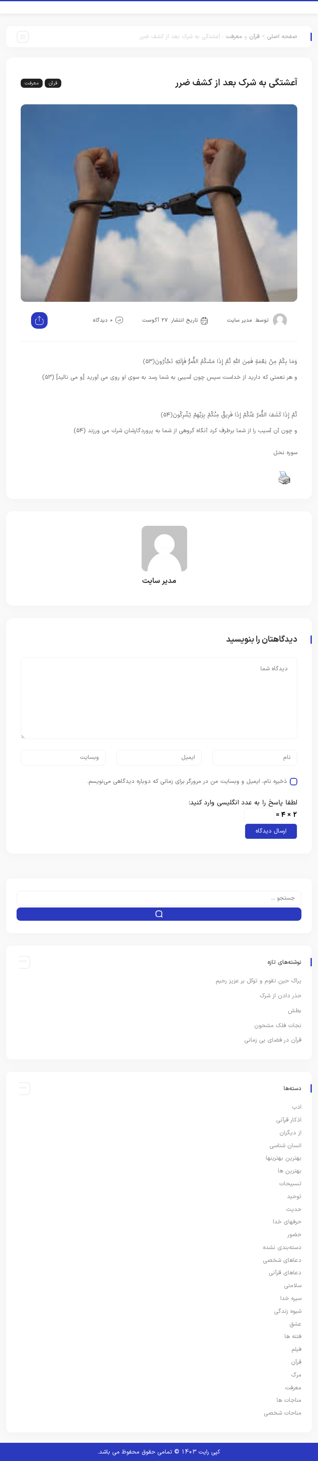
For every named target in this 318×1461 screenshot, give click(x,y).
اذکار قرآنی (288, 1120)
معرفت (234, 36)
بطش (294, 1010)
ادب (296, 1107)
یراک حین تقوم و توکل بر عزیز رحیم (258, 981)
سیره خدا (290, 1298)
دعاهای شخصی (282, 1260)
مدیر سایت (239, 320)
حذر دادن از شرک (280, 996)
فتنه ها (292, 1336)
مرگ (296, 1375)
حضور (294, 1234)
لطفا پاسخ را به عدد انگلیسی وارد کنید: (243, 803)
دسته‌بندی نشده (282, 1247)
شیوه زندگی (287, 1311)
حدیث (293, 1209)
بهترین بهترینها (283, 1158)
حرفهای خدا (287, 1222)
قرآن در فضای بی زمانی (272, 1040)
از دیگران (290, 1133)
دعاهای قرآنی (285, 1272)
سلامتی (292, 1285)
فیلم (296, 1349)
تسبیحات (290, 1183)
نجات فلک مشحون (277, 1025)
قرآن (254, 36)
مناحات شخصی (282, 1413)
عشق (295, 1324)
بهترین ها (289, 1171)
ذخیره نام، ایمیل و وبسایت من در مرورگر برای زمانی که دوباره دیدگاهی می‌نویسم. (187, 781)
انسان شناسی (285, 1145)
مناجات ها (289, 1400)
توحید (294, 1196)
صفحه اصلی (282, 36)
